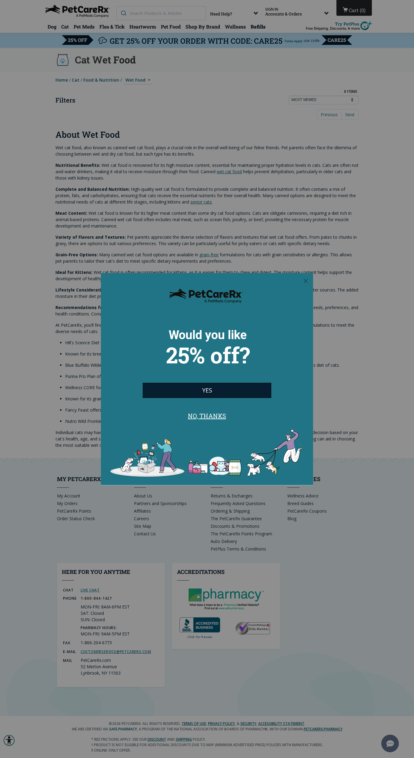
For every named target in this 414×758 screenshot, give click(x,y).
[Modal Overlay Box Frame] (207, 379)
